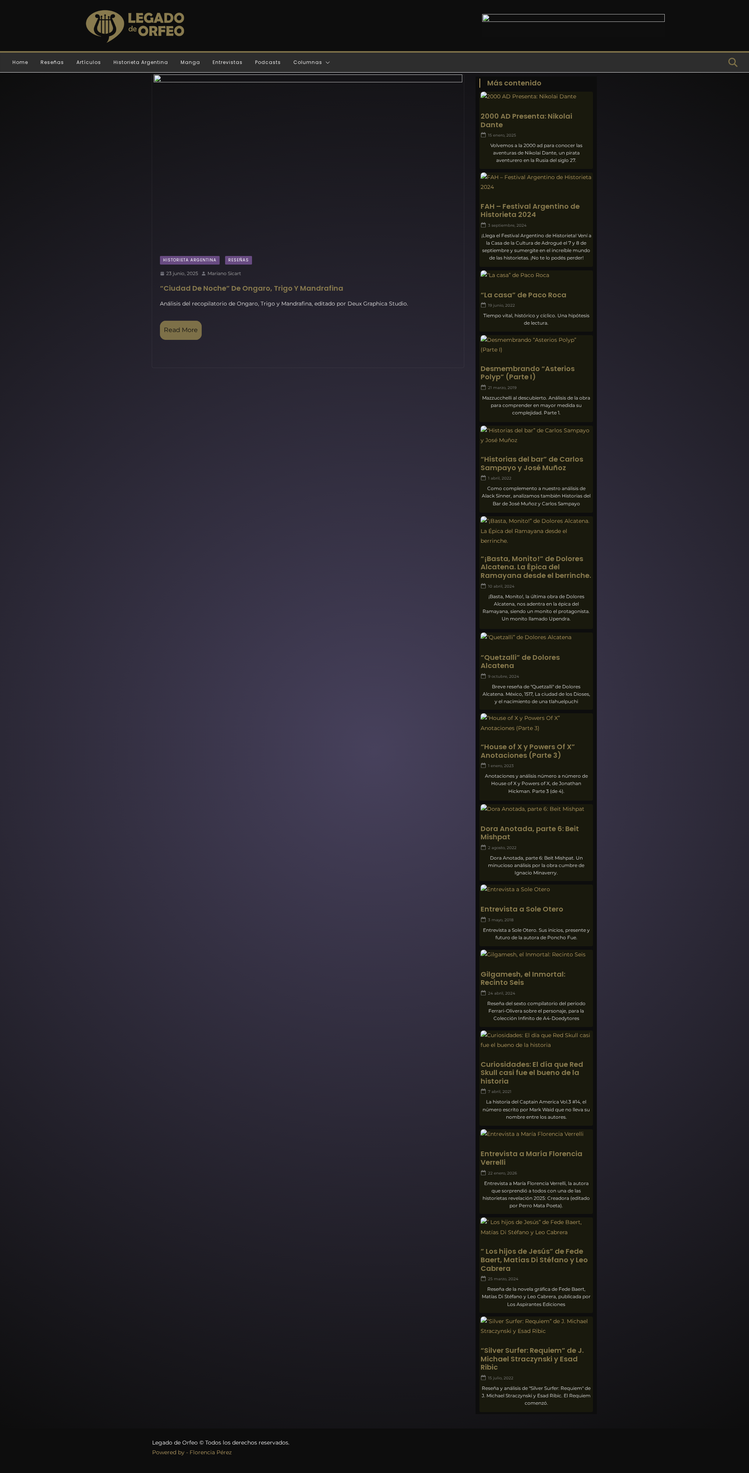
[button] (326, 62)
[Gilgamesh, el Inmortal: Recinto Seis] (536, 954)
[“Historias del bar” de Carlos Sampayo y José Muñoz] (536, 435)
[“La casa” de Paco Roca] (536, 275)
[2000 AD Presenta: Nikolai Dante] (536, 96)
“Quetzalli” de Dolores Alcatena (520, 661)
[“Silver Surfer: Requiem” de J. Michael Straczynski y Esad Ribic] (536, 1326)
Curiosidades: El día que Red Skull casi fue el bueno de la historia (532, 1073)
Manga (190, 62)
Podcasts (268, 62)
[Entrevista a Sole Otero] (536, 889)
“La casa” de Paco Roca (523, 295)
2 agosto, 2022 (502, 848)
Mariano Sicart (224, 273)
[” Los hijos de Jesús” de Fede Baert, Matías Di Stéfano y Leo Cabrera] (536, 1227)
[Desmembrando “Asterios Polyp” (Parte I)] (536, 345)
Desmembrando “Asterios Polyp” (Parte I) (528, 372)
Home (20, 62)
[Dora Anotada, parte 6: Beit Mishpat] (536, 809)
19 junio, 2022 (501, 305)
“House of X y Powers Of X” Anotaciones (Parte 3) (528, 751)
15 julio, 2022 (500, 1378)
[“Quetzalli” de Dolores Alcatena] (536, 637)
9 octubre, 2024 (503, 676)
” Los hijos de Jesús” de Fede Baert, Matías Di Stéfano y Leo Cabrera (534, 1259)
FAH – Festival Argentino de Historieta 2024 (530, 210)
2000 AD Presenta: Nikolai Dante (526, 120)
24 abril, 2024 (501, 993)
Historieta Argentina (141, 62)
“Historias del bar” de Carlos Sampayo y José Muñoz (532, 463)
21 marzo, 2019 (502, 388)
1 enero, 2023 (501, 766)
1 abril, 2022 (499, 478)
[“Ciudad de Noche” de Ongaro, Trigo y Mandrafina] (308, 161)
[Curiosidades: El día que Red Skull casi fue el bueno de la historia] (536, 1040)
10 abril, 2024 (501, 586)
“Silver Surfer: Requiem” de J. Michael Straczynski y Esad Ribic (532, 1359)
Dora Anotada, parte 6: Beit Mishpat (530, 832)
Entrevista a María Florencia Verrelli (531, 1158)
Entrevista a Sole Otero (522, 909)
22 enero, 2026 (502, 1173)
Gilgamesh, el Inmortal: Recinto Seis (523, 978)
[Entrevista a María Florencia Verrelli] (536, 1134)
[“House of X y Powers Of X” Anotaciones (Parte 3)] (536, 723)
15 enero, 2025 (502, 135)
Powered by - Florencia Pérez (192, 1452)
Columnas (307, 62)
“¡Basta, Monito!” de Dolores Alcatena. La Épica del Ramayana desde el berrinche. (536, 567)
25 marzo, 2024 (503, 1279)
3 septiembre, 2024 (507, 225)
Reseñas (52, 62)
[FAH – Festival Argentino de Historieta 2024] (536, 182)
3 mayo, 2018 (500, 920)
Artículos (88, 62)
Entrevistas (228, 62)
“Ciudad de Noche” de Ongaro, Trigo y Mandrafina (251, 288)
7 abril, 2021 (499, 1091)
